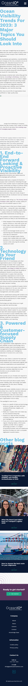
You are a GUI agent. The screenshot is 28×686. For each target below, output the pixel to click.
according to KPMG (13, 268)
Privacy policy (14, 647)
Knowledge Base (14, 632)
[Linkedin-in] (14, 671)
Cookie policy (14, 644)
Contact (14, 629)
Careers (14, 626)
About (14, 620)
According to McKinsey (12, 77)
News (14, 623)
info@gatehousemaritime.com (14, 666)
